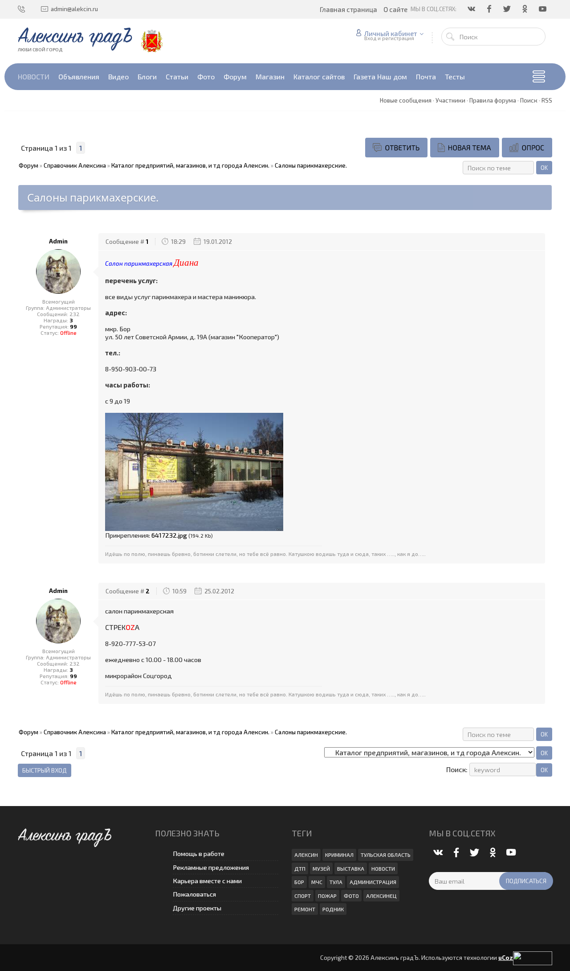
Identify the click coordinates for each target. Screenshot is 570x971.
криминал (339, 855)
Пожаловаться (194, 894)
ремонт (304, 909)
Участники (450, 100)
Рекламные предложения (211, 867)
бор (299, 882)
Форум (28, 165)
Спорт (302, 896)
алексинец (381, 896)
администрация (373, 882)
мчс (316, 882)
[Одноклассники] (525, 9)
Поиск (528, 100)
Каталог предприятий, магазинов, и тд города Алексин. (190, 165)
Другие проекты (197, 908)
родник (333, 909)
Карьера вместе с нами (207, 881)
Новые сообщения (406, 100)
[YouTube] (543, 9)
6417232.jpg (169, 535)
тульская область (386, 855)
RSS (547, 100)
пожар (327, 896)
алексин (306, 855)
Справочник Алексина (75, 165)
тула (336, 882)
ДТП (299, 868)
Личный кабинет (390, 33)
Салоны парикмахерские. (311, 165)
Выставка (350, 868)
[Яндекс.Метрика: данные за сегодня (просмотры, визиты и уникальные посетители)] (532, 958)
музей (321, 868)
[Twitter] (508, 9)
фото (351, 896)
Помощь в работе (198, 853)
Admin (58, 241)
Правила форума (492, 100)
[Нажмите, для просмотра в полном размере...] (194, 471)
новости (383, 868)
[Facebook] (490, 9)
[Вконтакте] (472, 9)
